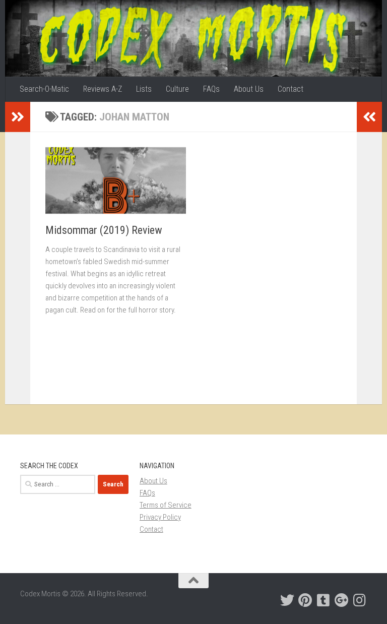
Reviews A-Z (102, 89)
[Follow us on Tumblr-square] (323, 600)
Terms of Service (165, 505)
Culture (177, 89)
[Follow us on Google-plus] (342, 600)
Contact (290, 89)
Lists (144, 89)
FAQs (211, 89)
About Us (249, 89)
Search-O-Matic (44, 89)
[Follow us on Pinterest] (305, 600)
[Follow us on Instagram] (360, 600)
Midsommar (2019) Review (103, 230)
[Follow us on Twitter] (287, 600)
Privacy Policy (160, 517)
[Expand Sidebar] (17, 117)
